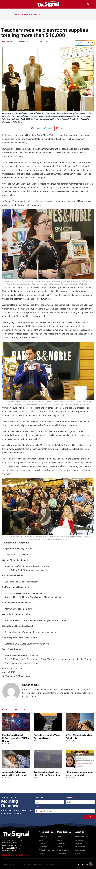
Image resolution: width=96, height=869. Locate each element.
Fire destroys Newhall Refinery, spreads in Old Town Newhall (16, 738)
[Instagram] (87, 864)
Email (37, 807)
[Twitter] (83, 864)
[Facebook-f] (78, 864)
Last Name (69, 798)
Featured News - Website (31, 14)
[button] (8, 5)
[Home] (5, 14)
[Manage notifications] (90, 864)
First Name (39, 798)
